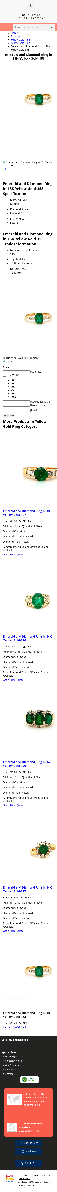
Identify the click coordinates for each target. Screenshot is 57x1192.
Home (14, 33)
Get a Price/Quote (13, 554)
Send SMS (31, 1151)
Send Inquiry (31, 1142)
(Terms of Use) (25, 1178)
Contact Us (10, 1069)
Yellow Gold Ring (20, 39)
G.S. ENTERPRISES (31, 16)
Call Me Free (30, 1163)
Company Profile (13, 1060)
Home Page (11, 1056)
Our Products (12, 1065)
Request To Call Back (14, 1027)
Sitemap (9, 1073)
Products (16, 36)
